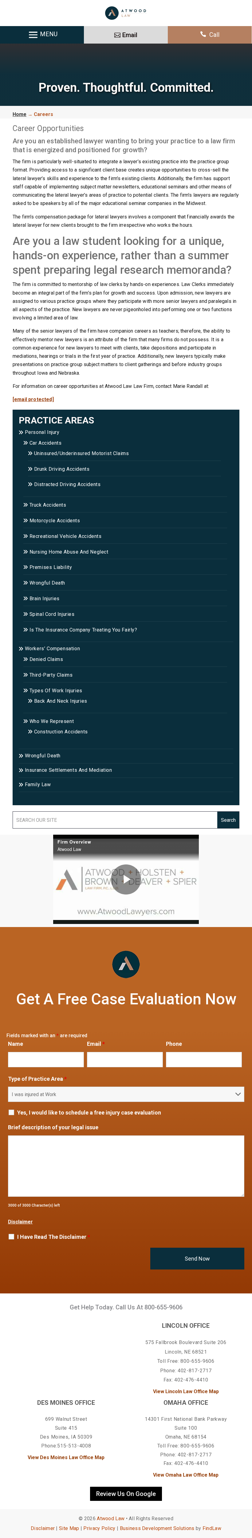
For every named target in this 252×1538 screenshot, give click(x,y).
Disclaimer (20, 1222)
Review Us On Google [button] (126, 1493)
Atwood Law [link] (110, 1518)
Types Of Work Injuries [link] (56, 691)
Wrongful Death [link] (47, 583)
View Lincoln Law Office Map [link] (186, 1391)
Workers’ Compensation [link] (52, 648)
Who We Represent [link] (52, 721)
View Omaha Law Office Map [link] (186, 1475)
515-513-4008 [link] (74, 1446)
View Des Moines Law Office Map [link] (66, 1457)
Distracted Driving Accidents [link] (67, 484)
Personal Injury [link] (42, 432)
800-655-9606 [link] (163, 1307)
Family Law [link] (38, 784)
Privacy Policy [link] (99, 1528)
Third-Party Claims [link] (51, 675)
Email (96, 1044)
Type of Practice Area (37, 1079)
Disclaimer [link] (43, 1528)
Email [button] (129, 35)
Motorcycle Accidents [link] (55, 521)
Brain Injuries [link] (45, 598)
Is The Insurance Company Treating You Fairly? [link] (83, 630)
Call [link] (214, 34)
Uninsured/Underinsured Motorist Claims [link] (81, 453)
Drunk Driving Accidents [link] (61, 469)
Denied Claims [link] (46, 659)
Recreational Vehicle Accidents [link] (66, 536)
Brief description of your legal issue (53, 1127)
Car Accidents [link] (45, 443)
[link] (126, 13)
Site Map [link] (69, 1528)
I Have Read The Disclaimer (53, 1237)
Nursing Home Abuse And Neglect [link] (69, 552)
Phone (174, 1044)
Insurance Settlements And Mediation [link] (68, 770)
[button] (246, 1493)
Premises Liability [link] (51, 567)
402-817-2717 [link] (194, 1371)
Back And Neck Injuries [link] (60, 701)
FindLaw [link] (212, 1528)
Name (15, 1044)
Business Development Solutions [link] (157, 1528)
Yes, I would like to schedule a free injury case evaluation (89, 1113)
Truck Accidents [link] (48, 505)
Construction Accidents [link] (61, 732)
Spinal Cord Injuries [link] (52, 614)
